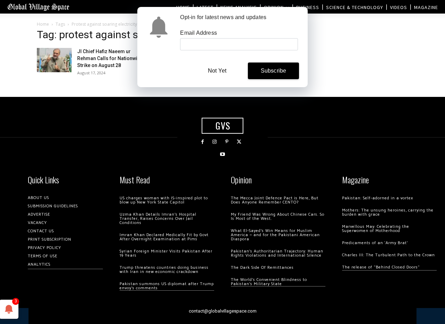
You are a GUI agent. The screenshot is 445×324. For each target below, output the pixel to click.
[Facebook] (202, 142)
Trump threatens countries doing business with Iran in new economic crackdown (164, 269)
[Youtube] (222, 154)
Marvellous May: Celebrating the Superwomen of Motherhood (375, 228)
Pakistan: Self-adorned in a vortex (377, 198)
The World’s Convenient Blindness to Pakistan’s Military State (269, 281)
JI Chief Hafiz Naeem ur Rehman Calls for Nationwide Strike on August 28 (110, 58)
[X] (239, 142)
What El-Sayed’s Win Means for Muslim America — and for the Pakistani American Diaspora (275, 234)
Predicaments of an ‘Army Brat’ (375, 243)
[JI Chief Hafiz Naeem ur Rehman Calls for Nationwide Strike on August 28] (54, 60)
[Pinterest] (226, 142)
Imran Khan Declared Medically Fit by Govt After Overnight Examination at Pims (164, 237)
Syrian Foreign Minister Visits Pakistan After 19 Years (166, 253)
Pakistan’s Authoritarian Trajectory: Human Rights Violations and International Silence (277, 253)
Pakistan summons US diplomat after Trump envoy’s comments (167, 286)
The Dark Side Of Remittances (262, 267)
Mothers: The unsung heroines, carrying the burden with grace (388, 212)
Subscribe (273, 71)
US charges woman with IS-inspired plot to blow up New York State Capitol (164, 200)
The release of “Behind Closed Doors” (381, 267)
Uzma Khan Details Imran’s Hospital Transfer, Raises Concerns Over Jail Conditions (158, 218)
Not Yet (217, 71)
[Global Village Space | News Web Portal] (38, 7)
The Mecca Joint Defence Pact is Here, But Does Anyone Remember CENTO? (274, 200)
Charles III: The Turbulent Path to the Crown (388, 255)
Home (43, 24)
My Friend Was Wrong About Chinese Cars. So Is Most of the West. (277, 216)
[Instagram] (214, 142)
